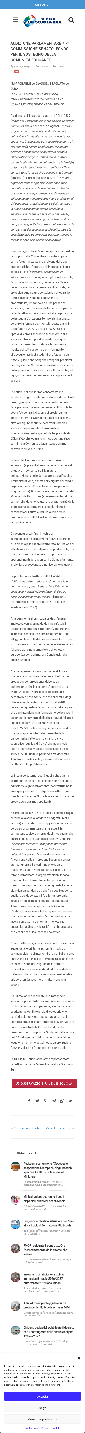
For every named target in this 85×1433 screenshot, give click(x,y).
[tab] (26, 1153)
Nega (42, 1408)
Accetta (42, 1396)
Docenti (44, 66)
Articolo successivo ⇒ (60, 1128)
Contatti (56, 1428)
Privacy (45, 1428)
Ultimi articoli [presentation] (26, 1153)
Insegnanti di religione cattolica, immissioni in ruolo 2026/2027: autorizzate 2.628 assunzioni (44, 1279)
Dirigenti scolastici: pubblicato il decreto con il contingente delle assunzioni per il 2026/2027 (49, 1332)
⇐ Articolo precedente (25, 1128)
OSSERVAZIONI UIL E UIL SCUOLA (46, 1083)
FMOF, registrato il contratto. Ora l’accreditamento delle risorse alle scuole (45, 1250)
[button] (79, 1358)
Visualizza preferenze (42, 1419)
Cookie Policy (32, 1428)
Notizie (60, 66)
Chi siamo (41, 4)
